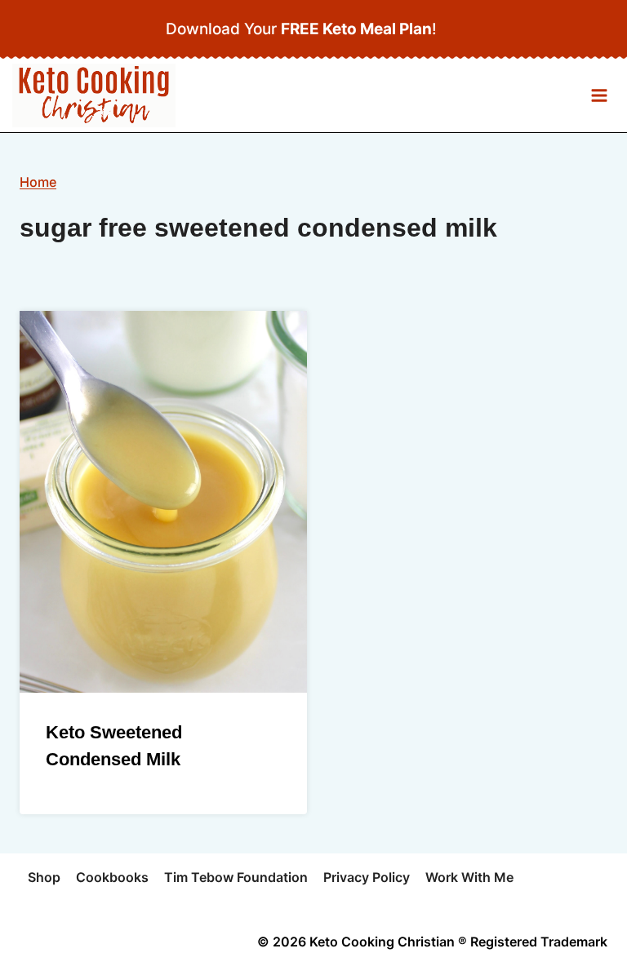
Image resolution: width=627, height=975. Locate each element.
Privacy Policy (366, 877)
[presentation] (163, 502)
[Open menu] (599, 95)
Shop (44, 877)
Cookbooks (112, 877)
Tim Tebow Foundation (236, 877)
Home (38, 182)
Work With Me (469, 877)
